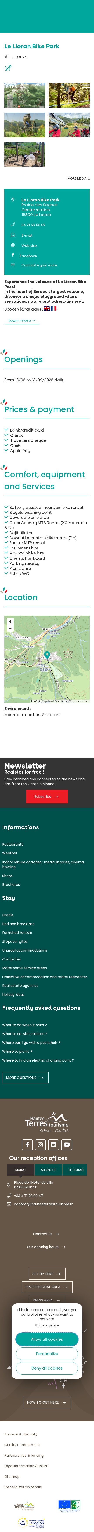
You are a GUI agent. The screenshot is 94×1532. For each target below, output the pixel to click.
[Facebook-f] (27, 1144)
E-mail (26, 235)
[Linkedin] (53, 1144)
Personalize (47, 1353)
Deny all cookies (47, 1368)
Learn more (20, 320)
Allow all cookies (47, 1339)
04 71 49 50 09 (33, 225)
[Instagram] (40, 1144)
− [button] (10, 628)
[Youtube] (66, 1144)
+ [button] (10, 621)
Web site (29, 245)
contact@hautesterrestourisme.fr (43, 1204)
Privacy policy (47, 1325)
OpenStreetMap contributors (72, 701)
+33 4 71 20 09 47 (28, 1195)
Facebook (28, 256)
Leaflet (35, 701)
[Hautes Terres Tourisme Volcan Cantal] (16, 86)
